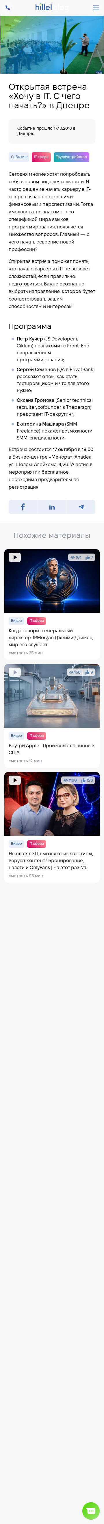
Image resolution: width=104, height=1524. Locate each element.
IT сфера (41, 157)
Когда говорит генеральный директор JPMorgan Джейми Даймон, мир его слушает (52, 604)
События (19, 157)
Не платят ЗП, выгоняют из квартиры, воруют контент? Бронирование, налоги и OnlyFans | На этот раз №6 (52, 827)
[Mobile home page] (52, 8)
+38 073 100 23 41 (7, 7)
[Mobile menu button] (96, 7)
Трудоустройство (71, 157)
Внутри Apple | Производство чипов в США (52, 716)
